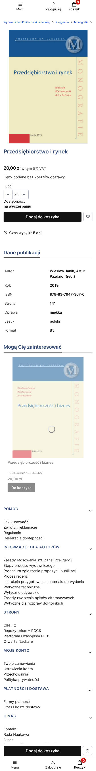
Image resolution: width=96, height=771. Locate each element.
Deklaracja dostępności (23, 538)
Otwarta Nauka (17, 641)
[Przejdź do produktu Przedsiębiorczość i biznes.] (48, 407)
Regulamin (12, 532)
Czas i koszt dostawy (22, 707)
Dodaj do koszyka (42, 217)
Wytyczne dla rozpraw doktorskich (33, 603)
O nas (8, 740)
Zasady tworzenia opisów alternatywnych (39, 598)
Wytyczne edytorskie (21, 592)
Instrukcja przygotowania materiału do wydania (44, 581)
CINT (8, 625)
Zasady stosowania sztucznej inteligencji (38, 560)
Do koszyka (21, 487)
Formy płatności (17, 701)
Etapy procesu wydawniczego (29, 565)
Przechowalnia (16, 674)
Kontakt (10, 729)
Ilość (7, 186)
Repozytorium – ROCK (22, 630)
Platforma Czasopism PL (25, 636)
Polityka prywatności (21, 679)
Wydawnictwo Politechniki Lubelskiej (27, 22)
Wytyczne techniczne (22, 587)
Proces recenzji (16, 576)
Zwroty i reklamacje (20, 527)
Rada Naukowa (16, 734)
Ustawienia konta (18, 669)
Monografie (81, 22)
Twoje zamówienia (19, 663)
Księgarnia (62, 22)
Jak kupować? (16, 522)
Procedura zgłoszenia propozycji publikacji (40, 571)
